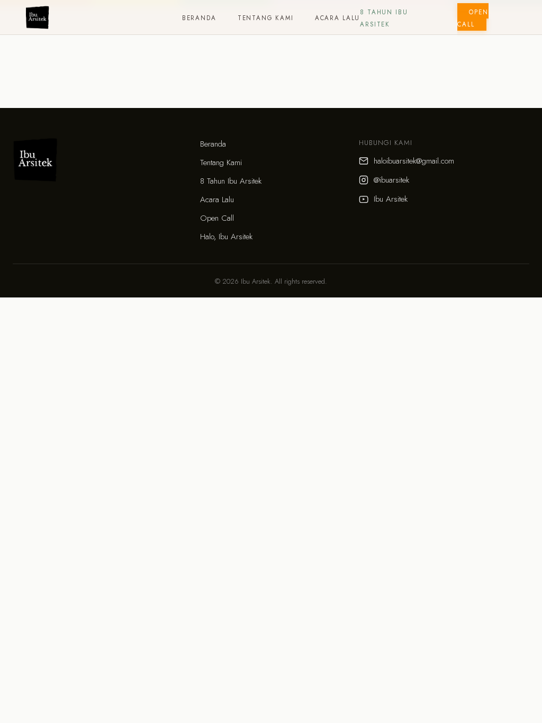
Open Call (473, 18)
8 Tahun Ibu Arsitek (230, 181)
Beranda (199, 18)
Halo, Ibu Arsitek (226, 236)
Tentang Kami (266, 18)
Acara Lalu (337, 18)
